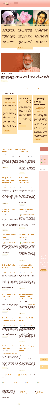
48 (23, 374)
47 (21, 374)
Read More (44, 270)
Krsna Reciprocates (26, 209)
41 (8, 374)
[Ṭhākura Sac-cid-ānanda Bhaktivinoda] (9, 103)
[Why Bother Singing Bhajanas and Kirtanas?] (27, 356)
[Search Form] (47, 2)
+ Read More (4, 46)
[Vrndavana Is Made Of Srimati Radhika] (27, 273)
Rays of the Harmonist (23, 393)
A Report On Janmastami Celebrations (24, 180)
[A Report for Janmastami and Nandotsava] (10, 188)
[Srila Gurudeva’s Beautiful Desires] (10, 326)
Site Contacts (38, 391)
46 (19, 374)
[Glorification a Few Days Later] (10, 302)
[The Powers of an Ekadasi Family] (10, 354)
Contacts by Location (39, 392)
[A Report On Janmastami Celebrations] (27, 188)
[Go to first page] (3, 375)
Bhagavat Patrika (22, 391)
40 (6, 374)
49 (25, 374)
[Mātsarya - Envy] (23, 101)
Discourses (21, 392)
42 (10, 374)
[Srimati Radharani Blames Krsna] (10, 217)
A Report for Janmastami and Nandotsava (8, 180)
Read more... (7, 130)
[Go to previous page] (5, 375)
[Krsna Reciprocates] (27, 215)
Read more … (5, 167)
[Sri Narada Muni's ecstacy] (10, 273)
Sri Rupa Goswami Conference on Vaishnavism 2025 (26, 296)
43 (12, 374)
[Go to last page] (3, 377)
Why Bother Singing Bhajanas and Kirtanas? (26, 348)
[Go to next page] (27, 375)
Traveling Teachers (39, 393)
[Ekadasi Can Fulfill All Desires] (27, 326)
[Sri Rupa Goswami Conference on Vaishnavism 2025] (31, 304)
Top (37, 404)
